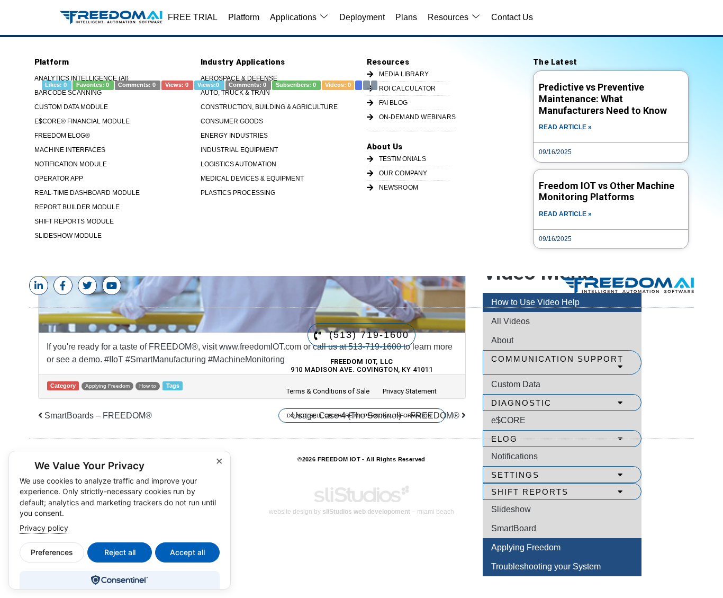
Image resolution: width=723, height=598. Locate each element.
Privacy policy (44, 527)
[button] (299, 17)
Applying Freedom (526, 547)
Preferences (52, 552)
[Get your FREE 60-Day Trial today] (628, 286)
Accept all (187, 552)
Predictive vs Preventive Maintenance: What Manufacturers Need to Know (603, 98)
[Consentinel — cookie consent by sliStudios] (119, 580)
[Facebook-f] (63, 285)
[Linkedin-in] (38, 285)
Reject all (119, 552)
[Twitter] (87, 285)
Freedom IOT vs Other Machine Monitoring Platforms (606, 191)
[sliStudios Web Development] (361, 497)
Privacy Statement (410, 391)
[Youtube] (111, 285)
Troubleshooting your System (546, 566)
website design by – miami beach (361, 511)
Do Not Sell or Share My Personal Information (359, 415)
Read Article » (565, 127)
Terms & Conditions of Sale (327, 391)
